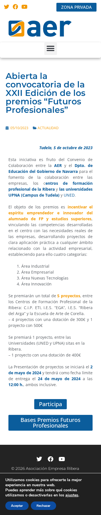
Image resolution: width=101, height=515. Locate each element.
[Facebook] (15, 6)
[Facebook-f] (50, 459)
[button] (50, 48)
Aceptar (17, 505)
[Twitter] (6, 6)
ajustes (71, 495)
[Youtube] (24, 6)
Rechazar (43, 505)
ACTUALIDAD (48, 128)
